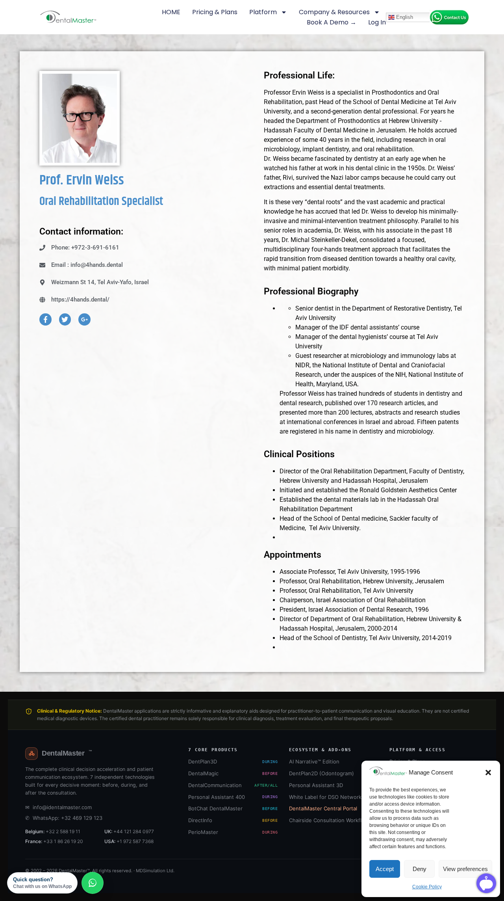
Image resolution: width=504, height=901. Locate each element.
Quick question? (42, 883)
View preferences (465, 869)
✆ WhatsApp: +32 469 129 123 (63, 818)
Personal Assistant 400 (233, 797)
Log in (377, 22)
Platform (263, 12)
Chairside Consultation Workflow (329, 820)
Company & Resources (334, 12)
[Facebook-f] (45, 319)
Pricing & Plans (214, 12)
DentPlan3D (233, 761)
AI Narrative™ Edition (314, 761)
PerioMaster (233, 832)
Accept (385, 869)
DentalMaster (67, 753)
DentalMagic (233, 773)
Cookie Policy (427, 887)
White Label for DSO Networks (326, 797)
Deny (419, 869)
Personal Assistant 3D (316, 785)
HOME (171, 12)
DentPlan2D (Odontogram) (321, 773)
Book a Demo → (331, 22)
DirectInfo (233, 820)
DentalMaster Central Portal (323, 808)
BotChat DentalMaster (233, 808)
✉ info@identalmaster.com (58, 807)
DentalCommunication (233, 785)
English (404, 17)
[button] (488, 772)
